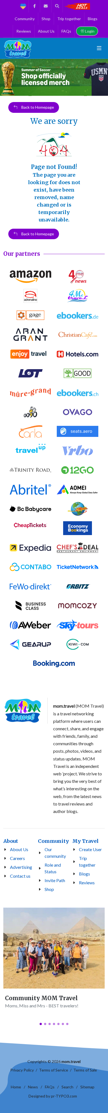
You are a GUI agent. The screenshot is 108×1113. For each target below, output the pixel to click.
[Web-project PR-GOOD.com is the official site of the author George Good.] (77, 373)
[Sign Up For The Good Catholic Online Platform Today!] (30, 470)
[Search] (57, 6)
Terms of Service (53, 1070)
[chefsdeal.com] (77, 547)
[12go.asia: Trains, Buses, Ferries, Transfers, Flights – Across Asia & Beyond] (77, 470)
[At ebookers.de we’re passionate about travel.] (77, 315)
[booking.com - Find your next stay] (54, 664)
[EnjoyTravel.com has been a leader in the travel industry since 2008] (30, 354)
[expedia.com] (30, 547)
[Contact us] (45, 6)
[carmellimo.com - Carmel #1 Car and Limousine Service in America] (77, 509)
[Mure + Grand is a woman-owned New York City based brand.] (30, 393)
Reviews (87, 882)
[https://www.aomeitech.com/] (77, 489)
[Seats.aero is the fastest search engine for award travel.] (77, 431)
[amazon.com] (30, 276)
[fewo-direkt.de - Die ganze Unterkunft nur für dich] (30, 586)
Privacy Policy (22, 1070)
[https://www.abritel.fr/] (30, 489)
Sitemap (87, 1087)
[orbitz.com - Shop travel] (77, 586)
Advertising (21, 867)
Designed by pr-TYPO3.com (53, 1096)
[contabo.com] (30, 567)
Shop (49, 889)
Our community (55, 853)
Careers (17, 858)
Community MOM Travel (41, 998)
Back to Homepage (37, 107)
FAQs (50, 1087)
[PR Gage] (30, 315)
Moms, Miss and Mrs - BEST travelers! (41, 1005)
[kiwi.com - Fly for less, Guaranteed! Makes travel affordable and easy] (77, 644)
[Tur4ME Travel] (77, 296)
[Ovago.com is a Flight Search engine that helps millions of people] (77, 412)
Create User (90, 849)
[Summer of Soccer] (54, 77)
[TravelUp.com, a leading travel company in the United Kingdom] (30, 451)
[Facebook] (34, 6)
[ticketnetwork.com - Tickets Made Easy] (77, 567)
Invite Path (55, 880)
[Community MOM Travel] (54, 948)
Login (89, 31)
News (33, 1087)
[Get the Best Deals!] (77, 6)
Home (16, 1087)
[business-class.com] (30, 605)
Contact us (20, 876)
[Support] (23, 6)
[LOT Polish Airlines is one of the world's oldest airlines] (30, 373)
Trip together (87, 861)
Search (67, 1087)
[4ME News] (77, 276)
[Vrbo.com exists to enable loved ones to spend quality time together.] (77, 451)
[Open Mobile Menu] (99, 48)
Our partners (21, 253)
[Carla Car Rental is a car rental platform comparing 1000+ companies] (30, 431)
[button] (41, 1024)
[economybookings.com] (77, 528)
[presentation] (5, 77)
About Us (19, 849)
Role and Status (53, 868)
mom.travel (71, 1061)
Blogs (84, 873)
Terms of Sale (85, 1070)
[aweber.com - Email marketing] (30, 625)
